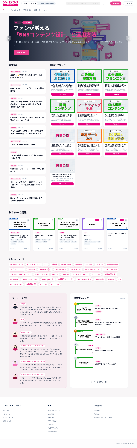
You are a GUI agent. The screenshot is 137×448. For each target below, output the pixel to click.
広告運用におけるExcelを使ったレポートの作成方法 (19, 236)
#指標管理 (55, 274)
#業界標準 (45, 241)
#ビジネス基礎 (96, 274)
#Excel (12, 239)
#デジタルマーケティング (20, 274)
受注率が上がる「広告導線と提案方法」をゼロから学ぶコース (88, 86)
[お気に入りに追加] (28, 220)
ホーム (5, 10)
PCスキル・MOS (15, 232)
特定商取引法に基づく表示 (103, 418)
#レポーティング (19, 239)
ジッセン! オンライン (29, 3)
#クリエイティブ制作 (16, 284)
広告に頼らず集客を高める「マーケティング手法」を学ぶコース (88, 116)
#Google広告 (47, 279)
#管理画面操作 (66, 265)
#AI (90, 239)
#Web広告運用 (14, 241)
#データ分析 (43, 284)
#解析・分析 (62, 239)
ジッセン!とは (15, 10)
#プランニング (16, 269)
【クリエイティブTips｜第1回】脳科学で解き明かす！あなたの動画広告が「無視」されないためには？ (26, 104)
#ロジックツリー (70, 239)
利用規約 (97, 414)
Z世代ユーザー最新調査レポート (23, 144)
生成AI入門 (87, 235)
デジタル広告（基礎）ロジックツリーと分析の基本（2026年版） (68, 237)
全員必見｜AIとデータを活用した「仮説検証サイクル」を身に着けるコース (62, 86)
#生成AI (86, 239)
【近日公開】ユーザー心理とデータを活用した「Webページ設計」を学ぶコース (62, 146)
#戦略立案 (31, 284)
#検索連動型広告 (60, 269)
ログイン (129, 3)
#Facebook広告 (84, 279)
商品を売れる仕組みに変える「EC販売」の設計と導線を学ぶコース (115, 145)
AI (85, 232)
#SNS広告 (100, 279)
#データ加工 (21, 241)
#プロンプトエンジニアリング (90, 241)
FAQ (45, 10)
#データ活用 (73, 241)
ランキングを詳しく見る (99, 382)
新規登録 (116, 3)
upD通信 (51, 414)
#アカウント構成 (110, 269)
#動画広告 (78, 265)
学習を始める (62, 94)
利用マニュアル (8, 418)
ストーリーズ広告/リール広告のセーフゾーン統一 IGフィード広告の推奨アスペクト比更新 (27, 184)
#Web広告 (44, 239)
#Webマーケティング (92, 269)
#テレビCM (88, 264)
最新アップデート (54, 411)
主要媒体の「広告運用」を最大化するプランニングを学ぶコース (115, 86)
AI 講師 (51, 248)
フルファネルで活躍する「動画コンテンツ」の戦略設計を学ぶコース (62, 116)
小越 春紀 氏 (26, 248)
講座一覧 (37, 10)
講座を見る (21, 51)
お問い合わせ (7, 421)
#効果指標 (111, 279)
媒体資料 (51, 418)
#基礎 (61, 241)
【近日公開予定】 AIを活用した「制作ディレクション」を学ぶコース (62, 176)
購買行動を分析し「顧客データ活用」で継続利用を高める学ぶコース (89, 145)
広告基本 (38, 232)
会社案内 (97, 411)
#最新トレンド (38, 241)
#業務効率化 (13, 244)
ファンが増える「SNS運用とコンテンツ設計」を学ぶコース (115, 116)
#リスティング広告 (16, 265)
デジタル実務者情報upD (46, 3)
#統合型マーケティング (41, 274)
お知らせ (51, 424)
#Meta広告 (75, 269)
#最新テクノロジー (30, 279)
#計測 (119, 279)
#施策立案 (65, 274)
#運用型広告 (38, 239)
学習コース (27, 10)
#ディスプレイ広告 (80, 274)
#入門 (49, 239)
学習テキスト (52, 421)
